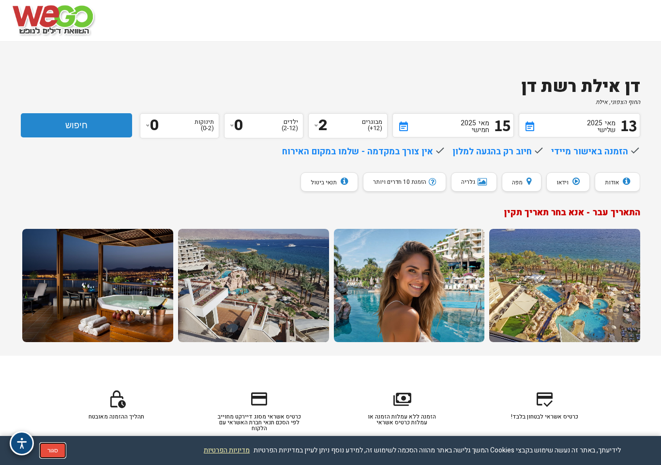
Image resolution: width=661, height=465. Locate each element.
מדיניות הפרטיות (227, 450)
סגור (52, 450)
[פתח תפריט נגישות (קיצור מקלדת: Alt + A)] (22, 443)
